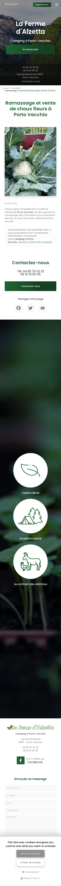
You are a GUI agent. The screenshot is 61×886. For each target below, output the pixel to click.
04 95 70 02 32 (30, 67)
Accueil (5, 88)
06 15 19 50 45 (30, 70)
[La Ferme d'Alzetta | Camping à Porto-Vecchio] (10, 4)
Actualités (16, 88)
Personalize (32, 871)
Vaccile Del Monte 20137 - (30, 76)
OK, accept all (32, 853)
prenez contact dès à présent (35, 242)
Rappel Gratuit (42, 4)
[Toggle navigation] (57, 4)
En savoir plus (30, 49)
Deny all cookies (31, 862)
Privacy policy (31, 878)
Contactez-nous (30, 81)
